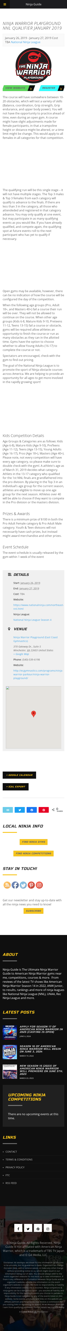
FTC (8, 1175)
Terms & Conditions (19, 1159)
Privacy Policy (15, 1167)
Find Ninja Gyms (33, 842)
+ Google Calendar (19, 775)
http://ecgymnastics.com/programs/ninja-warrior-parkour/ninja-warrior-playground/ (38, 674)
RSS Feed (11, 1182)
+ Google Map (21, 654)
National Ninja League (25, 42)
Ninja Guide (33, 4)
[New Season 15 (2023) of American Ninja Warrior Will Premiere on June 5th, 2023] (10, 1072)
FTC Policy (59, 1307)
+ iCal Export (15, 786)
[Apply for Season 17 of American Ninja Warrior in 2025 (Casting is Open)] (10, 1032)
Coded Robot (27, 1311)
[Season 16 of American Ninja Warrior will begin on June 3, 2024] (10, 1052)
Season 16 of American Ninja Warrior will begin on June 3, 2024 (40, 1049)
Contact (11, 1151)
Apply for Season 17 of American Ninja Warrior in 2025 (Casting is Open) (41, 1029)
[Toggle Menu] (5, 4)
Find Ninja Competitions (33, 853)
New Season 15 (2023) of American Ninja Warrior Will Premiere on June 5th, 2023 (41, 1070)
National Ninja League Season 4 (32, 619)
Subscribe (33, 910)
